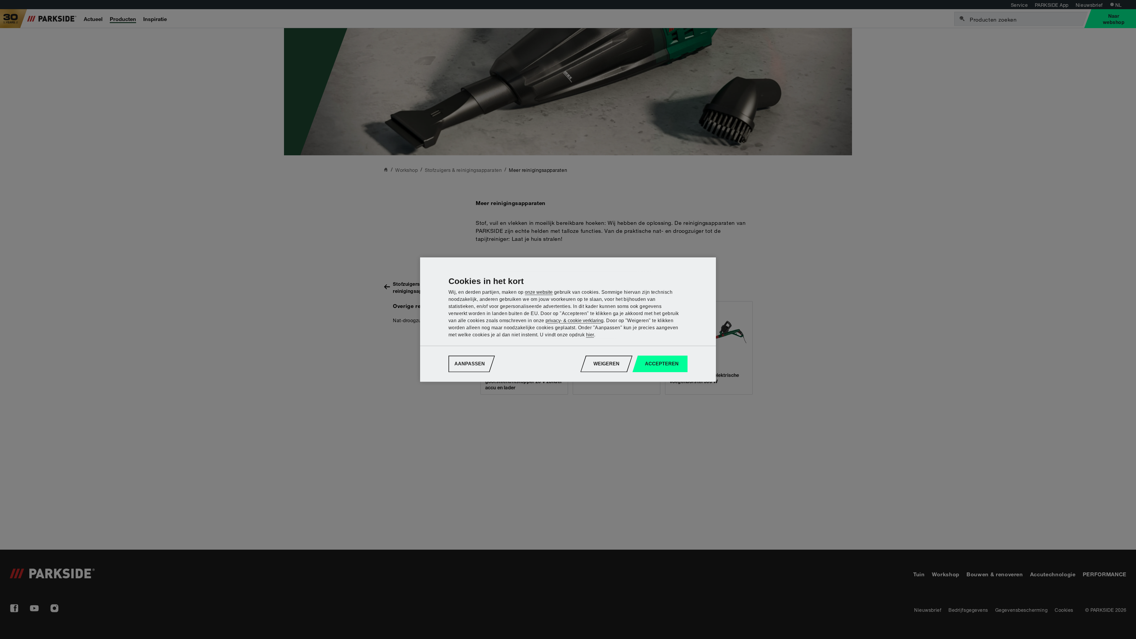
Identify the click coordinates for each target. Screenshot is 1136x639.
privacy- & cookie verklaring (575, 320)
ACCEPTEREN (662, 363)
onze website (539, 292)
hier (590, 334)
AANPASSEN (469, 363)
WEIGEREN (606, 363)
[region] (568, 319)
